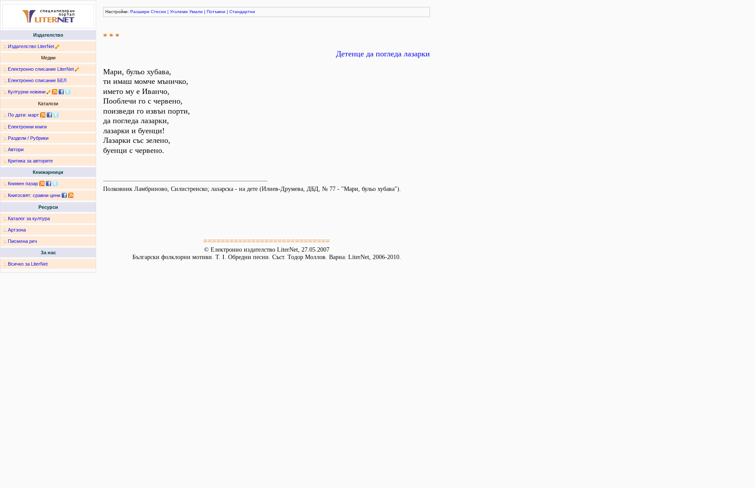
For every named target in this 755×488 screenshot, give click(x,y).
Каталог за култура (29, 218)
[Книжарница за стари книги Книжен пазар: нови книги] (42, 183)
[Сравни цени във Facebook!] (64, 195)
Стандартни (242, 11)
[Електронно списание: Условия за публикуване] (77, 69)
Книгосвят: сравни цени (34, 195)
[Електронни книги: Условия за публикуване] (57, 46)
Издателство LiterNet (31, 46)
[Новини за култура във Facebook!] (61, 91)
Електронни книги (27, 126)
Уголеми (179, 11)
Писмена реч (22, 241)
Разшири (139, 11)
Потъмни (216, 11)
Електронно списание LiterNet (41, 69)
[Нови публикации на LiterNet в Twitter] (56, 115)
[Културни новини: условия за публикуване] (49, 91)
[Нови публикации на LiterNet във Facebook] (49, 115)
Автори (16, 149)
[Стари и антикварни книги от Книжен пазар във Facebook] (48, 183)
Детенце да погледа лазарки (383, 53)
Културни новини (26, 91)
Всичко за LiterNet (28, 263)
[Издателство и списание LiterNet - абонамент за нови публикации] (42, 115)
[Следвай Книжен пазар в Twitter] (55, 183)
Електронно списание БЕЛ (37, 80)
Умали (196, 11)
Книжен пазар (23, 183)
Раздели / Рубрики (28, 138)
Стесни (158, 11)
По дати (16, 115)
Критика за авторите (30, 160)
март (33, 115)
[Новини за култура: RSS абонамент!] (54, 91)
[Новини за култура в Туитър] (67, 91)
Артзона (17, 229)
